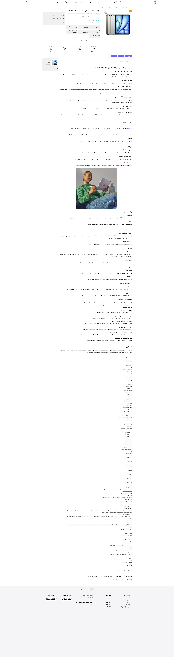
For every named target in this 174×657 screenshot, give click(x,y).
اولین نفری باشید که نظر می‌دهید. (92, 20)
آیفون (128, 600)
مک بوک (128, 602)
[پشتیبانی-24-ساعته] (78, 46)
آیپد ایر (130, 74)
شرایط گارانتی (108, 602)
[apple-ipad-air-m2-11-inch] (117, 23)
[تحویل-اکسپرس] (93, 46)
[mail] (125, 607)
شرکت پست (108, 597)
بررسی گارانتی (108, 604)
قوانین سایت (108, 600)
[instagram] (128, 607)
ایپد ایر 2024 (84, 16)
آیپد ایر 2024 (129, 128)
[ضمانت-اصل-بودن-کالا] (64, 46)
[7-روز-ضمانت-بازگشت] (49, 46)
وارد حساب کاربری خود (118, 579)
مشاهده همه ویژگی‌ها (71, 23)
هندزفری (128, 604)
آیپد (95, 16)
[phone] (122, 607)
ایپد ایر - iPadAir (91, 16)
